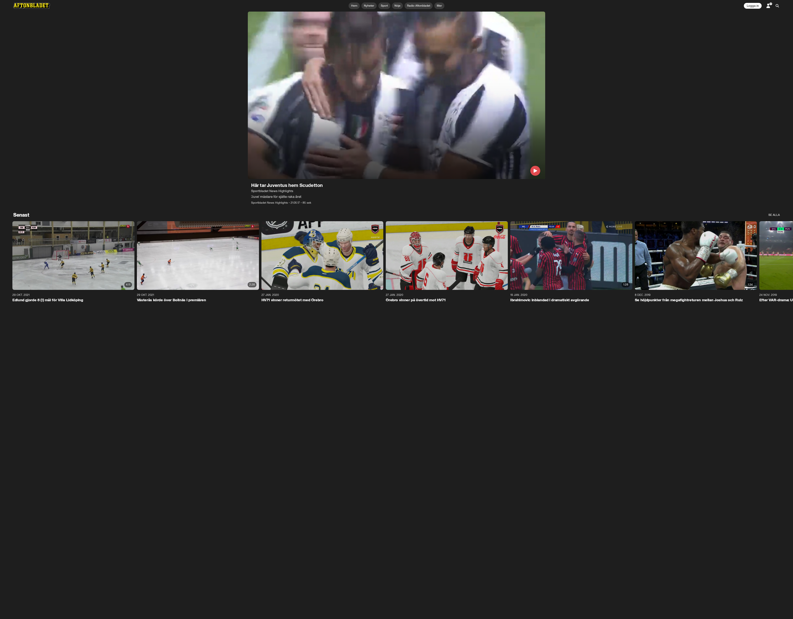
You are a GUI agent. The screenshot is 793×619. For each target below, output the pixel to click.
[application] (396, 95)
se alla (774, 215)
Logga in (753, 6)
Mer (439, 5)
